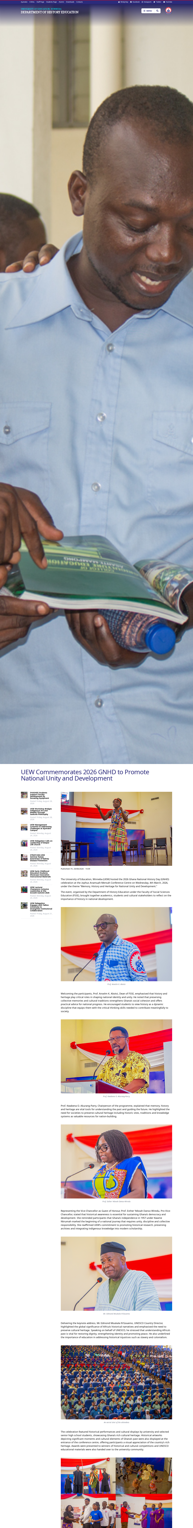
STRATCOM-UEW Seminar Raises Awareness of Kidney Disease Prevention (39, 858)
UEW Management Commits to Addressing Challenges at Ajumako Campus (41, 827)
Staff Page (40, 2)
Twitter (158, 2)
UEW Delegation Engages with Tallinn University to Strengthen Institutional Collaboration (41, 907)
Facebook (136, 2)
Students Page (51, 2)
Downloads (70, 2)
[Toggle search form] (157, 10)
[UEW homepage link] (168, 10)
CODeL (32, 2)
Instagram (147, 2)
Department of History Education (50, 12)
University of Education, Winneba (41, 9)
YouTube (169, 2)
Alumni (61, 2)
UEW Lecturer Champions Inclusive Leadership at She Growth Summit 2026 (39, 890)
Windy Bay (124, 2)
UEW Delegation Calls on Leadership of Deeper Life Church (41, 843)
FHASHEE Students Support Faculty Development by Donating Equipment (39, 795)
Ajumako (24, 2)
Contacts (79, 2)
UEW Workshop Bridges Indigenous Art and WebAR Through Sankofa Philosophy (41, 811)
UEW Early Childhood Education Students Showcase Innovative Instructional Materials (40, 874)
